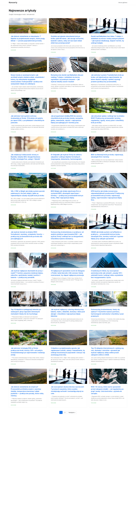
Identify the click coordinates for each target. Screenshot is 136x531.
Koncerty (13, 2)
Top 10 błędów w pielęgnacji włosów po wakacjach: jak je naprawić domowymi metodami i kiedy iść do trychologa (26, 312)
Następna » (72, 412)
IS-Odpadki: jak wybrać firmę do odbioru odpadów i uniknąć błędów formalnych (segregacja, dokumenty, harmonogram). (66, 157)
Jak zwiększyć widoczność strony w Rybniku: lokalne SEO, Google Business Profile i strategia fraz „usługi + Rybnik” (25, 157)
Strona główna (122, 2)
